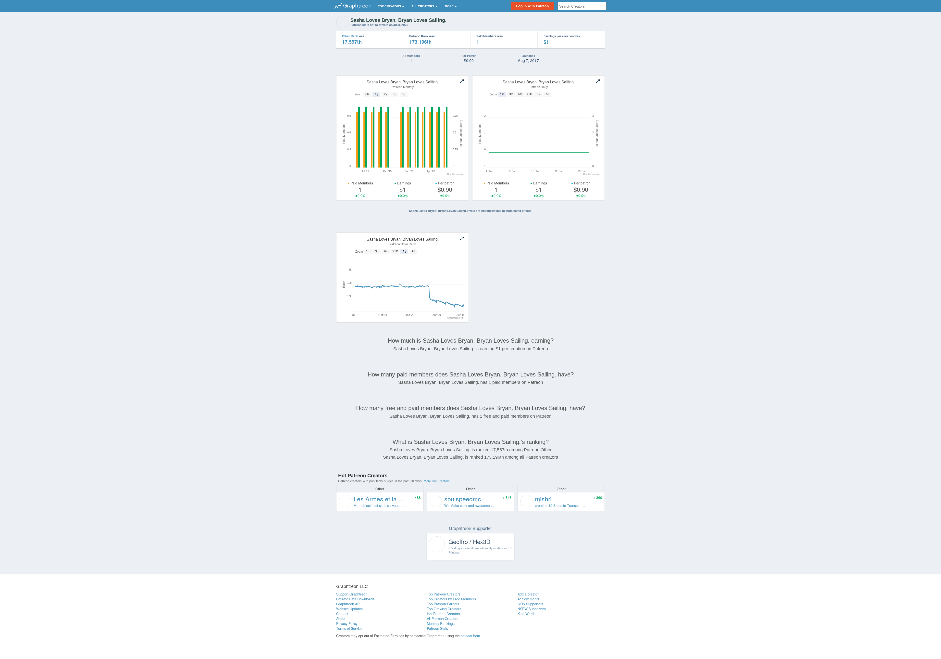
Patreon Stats (437, 628)
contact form (470, 635)
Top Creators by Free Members (451, 598)
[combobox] (582, 6)
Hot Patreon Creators (443, 613)
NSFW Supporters (532, 608)
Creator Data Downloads (355, 598)
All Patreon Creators (442, 618)
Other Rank (350, 36)
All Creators (423, 6)
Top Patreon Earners (443, 603)
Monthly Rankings (441, 623)
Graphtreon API (348, 603)
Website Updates (349, 608)
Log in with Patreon (532, 5)
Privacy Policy (347, 623)
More (449, 6)
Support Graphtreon (351, 594)
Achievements (528, 598)
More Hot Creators (437, 481)
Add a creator (528, 594)
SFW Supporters (530, 603)
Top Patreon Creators (443, 594)
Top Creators (390, 6)
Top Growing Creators (444, 608)
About (340, 618)
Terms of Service (349, 628)
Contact (342, 613)
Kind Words (526, 613)
